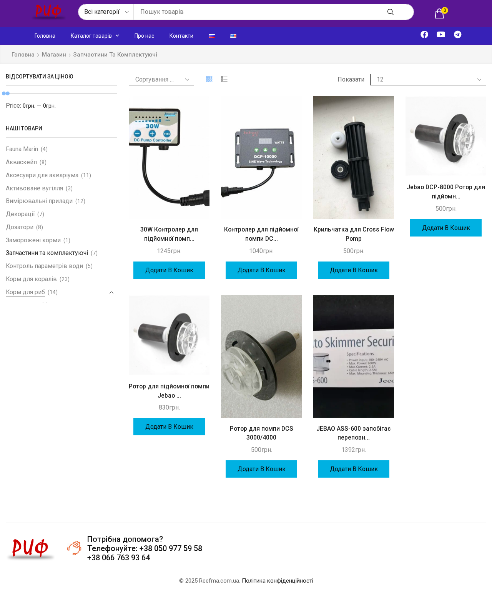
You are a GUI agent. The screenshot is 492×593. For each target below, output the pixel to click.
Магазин (54, 54)
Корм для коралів (31, 279)
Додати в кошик (169, 270)
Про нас (144, 36)
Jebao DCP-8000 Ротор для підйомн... (446, 191)
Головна (45, 36)
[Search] (390, 12)
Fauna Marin (22, 149)
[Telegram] (457, 34)
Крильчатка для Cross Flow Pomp (354, 234)
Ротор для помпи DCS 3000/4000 (261, 433)
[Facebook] (424, 34)
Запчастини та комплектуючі (47, 253)
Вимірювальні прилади (39, 201)
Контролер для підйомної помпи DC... (261, 234)
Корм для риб (25, 292)
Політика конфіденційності (277, 580)
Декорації (20, 214)
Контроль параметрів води (44, 266)
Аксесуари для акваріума (42, 175)
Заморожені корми (33, 240)
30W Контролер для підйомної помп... (169, 234)
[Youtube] (441, 34)
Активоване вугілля (34, 188)
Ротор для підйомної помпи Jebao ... (169, 391)
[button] (441, 13)
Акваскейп (21, 162)
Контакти (181, 36)
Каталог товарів (91, 36)
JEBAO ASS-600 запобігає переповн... (353, 433)
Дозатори (19, 227)
